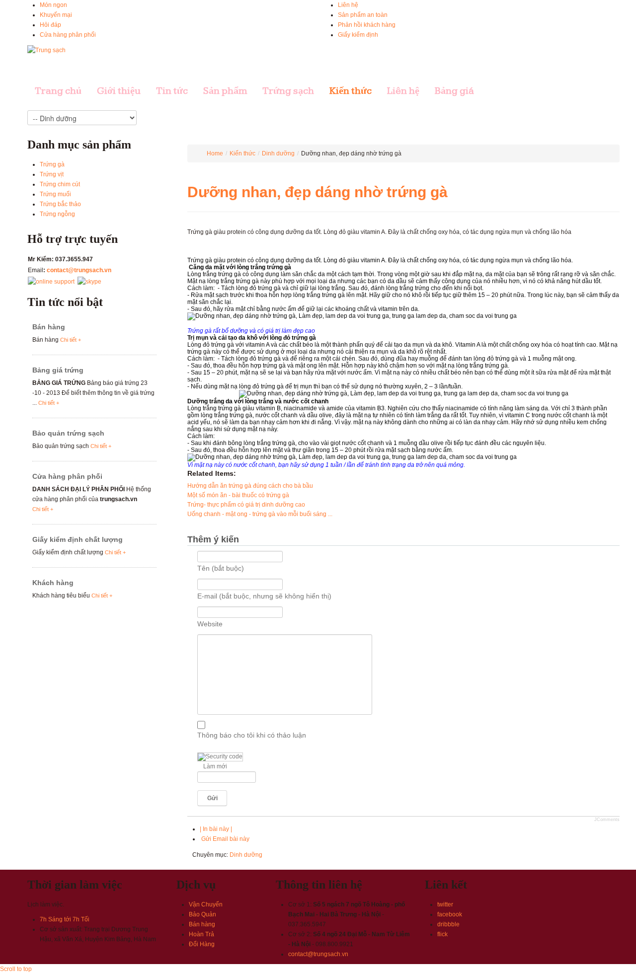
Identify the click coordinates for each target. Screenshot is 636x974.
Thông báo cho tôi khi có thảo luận (251, 735)
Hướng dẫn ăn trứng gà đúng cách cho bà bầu (250, 485)
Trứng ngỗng (57, 214)
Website (210, 624)
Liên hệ (348, 4)
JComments (607, 819)
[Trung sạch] (46, 49)
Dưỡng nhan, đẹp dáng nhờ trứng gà (317, 192)
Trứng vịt (52, 174)
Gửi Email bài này (224, 838)
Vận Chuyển (206, 904)
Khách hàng (53, 583)
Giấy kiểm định (358, 34)
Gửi (212, 798)
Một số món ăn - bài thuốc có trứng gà (238, 495)
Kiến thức (242, 153)
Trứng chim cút (60, 184)
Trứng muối (55, 194)
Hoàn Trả (201, 934)
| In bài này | (216, 828)
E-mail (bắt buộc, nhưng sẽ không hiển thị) (264, 596)
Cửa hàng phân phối (68, 34)
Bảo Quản (202, 914)
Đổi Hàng (202, 944)
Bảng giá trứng (57, 370)
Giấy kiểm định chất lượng (77, 539)
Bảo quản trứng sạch (68, 433)
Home (215, 153)
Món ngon (53, 4)
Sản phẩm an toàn (363, 14)
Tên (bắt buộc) (220, 568)
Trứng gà (52, 164)
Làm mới (215, 766)
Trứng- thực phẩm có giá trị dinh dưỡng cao (246, 504)
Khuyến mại (56, 14)
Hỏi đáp (50, 24)
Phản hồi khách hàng (367, 24)
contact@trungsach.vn (79, 270)
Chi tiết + (70, 340)
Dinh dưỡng (278, 153)
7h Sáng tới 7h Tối (64, 919)
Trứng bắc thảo (60, 204)
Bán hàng (48, 327)
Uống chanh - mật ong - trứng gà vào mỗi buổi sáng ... (259, 514)
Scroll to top (16, 969)
